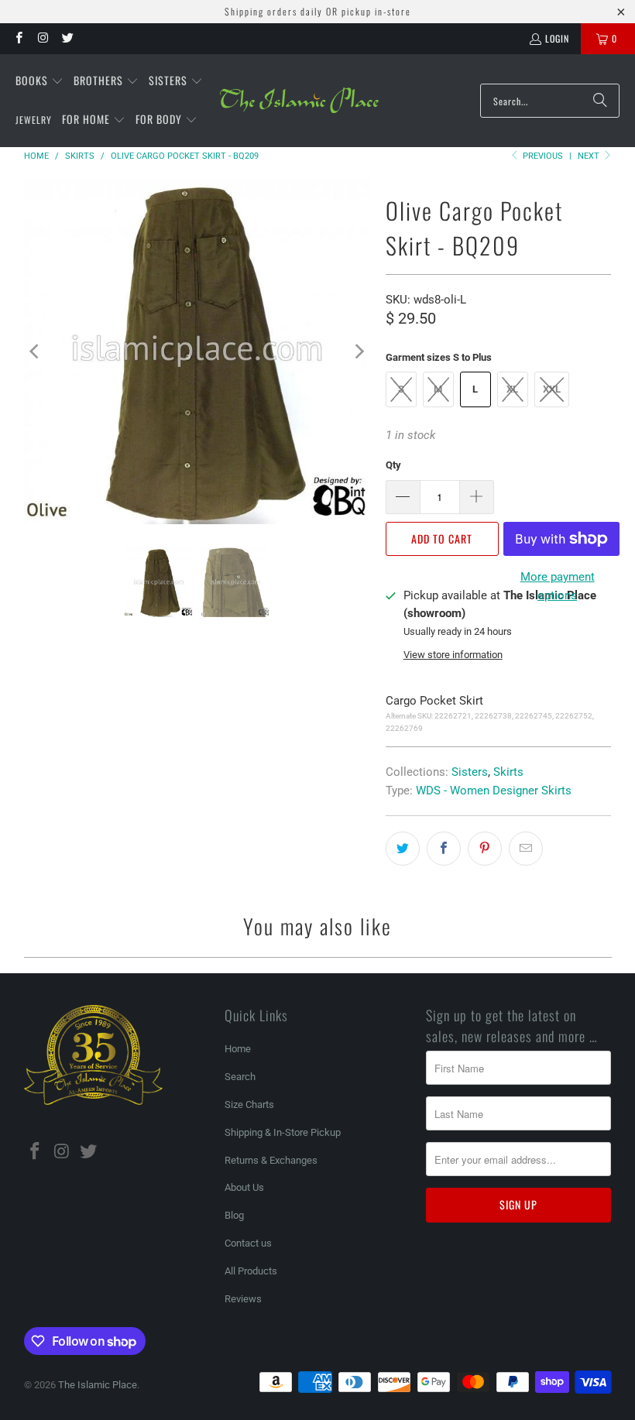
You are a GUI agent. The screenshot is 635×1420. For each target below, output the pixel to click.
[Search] (600, 101)
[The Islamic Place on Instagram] (42, 38)
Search (240, 1076)
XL (512, 389)
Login (557, 38)
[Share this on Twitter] (403, 849)
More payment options (557, 586)
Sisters (469, 772)
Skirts (508, 772)
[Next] (358, 351)
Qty (393, 465)
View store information (453, 654)
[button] (39, 81)
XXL (552, 389)
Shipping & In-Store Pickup (283, 1132)
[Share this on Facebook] (444, 849)
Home (238, 1049)
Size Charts (249, 1104)
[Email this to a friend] (526, 849)
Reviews (243, 1299)
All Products (251, 1271)
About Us (244, 1187)
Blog (234, 1215)
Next (590, 156)
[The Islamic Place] (299, 100)
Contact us (248, 1243)
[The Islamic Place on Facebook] (18, 38)
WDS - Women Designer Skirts (494, 790)
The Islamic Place (97, 1385)
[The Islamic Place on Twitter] (67, 38)
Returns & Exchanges (271, 1160)
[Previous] (35, 351)
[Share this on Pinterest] (485, 849)
